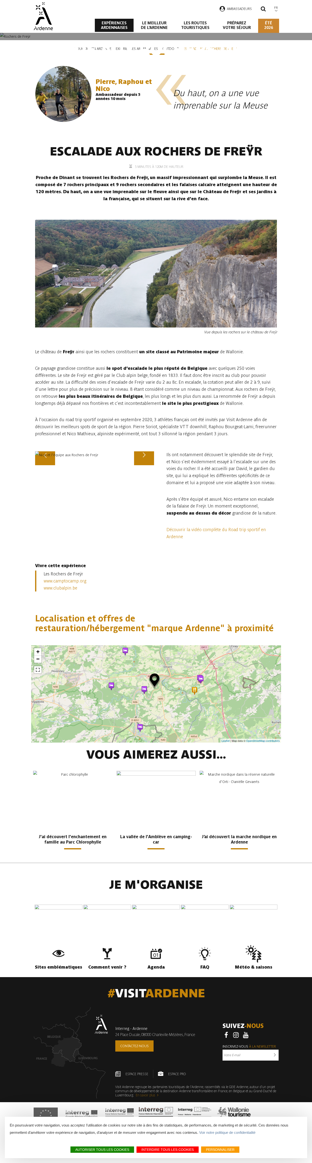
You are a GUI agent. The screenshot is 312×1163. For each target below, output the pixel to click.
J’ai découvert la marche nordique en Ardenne (239, 839)
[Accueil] (43, 16)
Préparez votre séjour (237, 25)
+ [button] (37, 652)
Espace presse (137, 1074)
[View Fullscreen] (37, 669)
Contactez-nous (134, 1046)
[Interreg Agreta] (82, 1115)
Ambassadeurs (239, 9)
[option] (94, 455)
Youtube (245, 1035)
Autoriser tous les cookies (102, 1150)
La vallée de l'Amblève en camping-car (156, 839)
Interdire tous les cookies (167, 1150)
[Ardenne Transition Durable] (195, 1115)
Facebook (226, 1035)
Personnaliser (220, 1150)
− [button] (37, 659)
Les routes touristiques (195, 25)
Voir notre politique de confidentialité (227, 1132)
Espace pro (177, 1074)
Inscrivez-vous (249, 1046)
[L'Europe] (46, 1116)
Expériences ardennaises (114, 25)
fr (276, 7)
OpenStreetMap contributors (263, 741)
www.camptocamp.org (65, 580)
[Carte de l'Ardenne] (71, 1053)
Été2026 (268, 25)
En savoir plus (145, 1095)
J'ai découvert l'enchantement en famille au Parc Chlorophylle (73, 839)
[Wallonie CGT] (234, 1115)
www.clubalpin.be (60, 588)
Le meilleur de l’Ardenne (154, 25)
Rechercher (263, 9)
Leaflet (226, 741)
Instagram (236, 1035)
